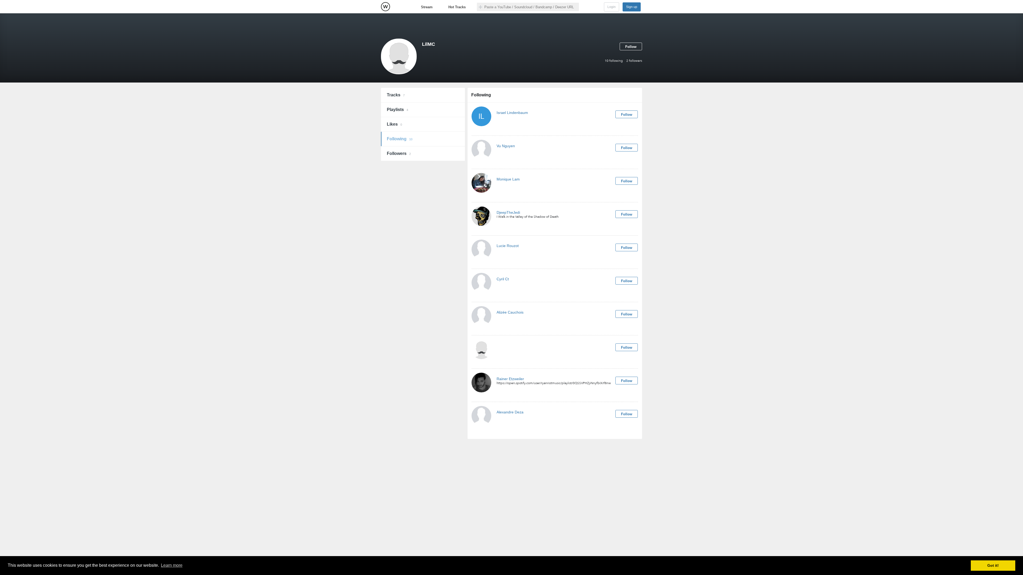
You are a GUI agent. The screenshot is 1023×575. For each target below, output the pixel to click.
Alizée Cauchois (510, 312)
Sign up (631, 7)
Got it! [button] (993, 565)
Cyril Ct (503, 279)
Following (399, 139)
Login (611, 7)
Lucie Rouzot (508, 246)
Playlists (397, 109)
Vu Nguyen (506, 146)
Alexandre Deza (510, 412)
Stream (427, 7)
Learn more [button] (171, 565)
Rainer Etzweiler (510, 379)
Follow (630, 47)
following (614, 61)
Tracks (396, 95)
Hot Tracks (457, 7)
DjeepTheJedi (508, 212)
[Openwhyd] (385, 6)
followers (634, 61)
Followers (399, 153)
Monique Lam (508, 179)
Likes (394, 124)
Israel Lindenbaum (512, 112)
